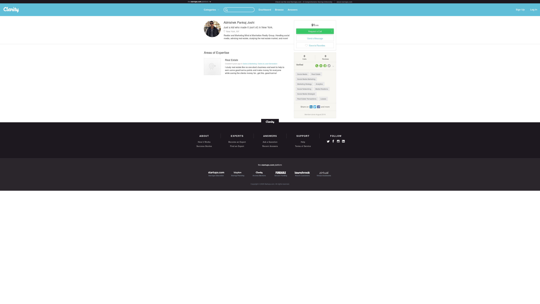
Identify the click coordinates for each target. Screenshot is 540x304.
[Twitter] (328, 141)
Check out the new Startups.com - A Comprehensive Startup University (303, 2)
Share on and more (315, 106)
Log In (533, 9)
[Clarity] (270, 121)
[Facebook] (333, 141)
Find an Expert (237, 146)
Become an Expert (237, 141)
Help (303, 141)
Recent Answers (270, 146)
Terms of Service (303, 146)
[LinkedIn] (343, 141)
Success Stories (204, 146)
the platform (198, 1)
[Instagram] (338, 141)
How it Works (204, 141)
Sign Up (520, 9)
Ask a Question (270, 141)
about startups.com (344, 2)
